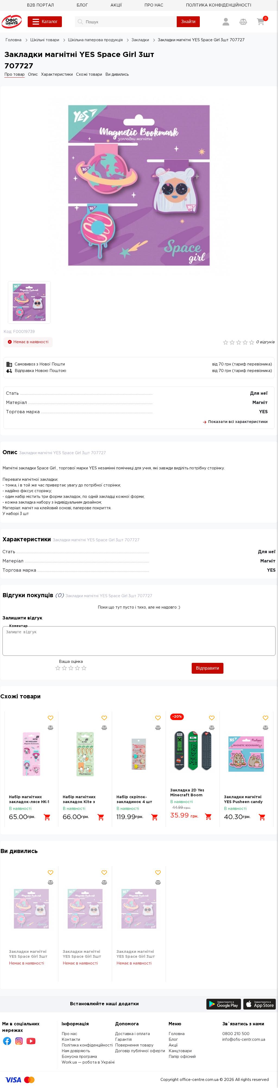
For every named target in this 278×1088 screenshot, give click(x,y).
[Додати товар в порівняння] (50, 727)
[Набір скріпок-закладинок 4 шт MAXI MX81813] (138, 754)
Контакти (71, 1039)
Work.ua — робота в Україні (88, 1062)
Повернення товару (134, 1045)
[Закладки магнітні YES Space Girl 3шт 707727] (31, 908)
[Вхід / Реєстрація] (225, 21)
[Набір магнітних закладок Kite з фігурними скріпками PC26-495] (85, 754)
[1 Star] (58, 668)
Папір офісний (182, 1056)
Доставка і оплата (132, 1034)
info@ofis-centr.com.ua (243, 1039)
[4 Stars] (77, 668)
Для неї (259, 394)
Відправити (207, 668)
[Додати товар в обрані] (50, 718)
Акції (173, 1045)
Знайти (188, 21)
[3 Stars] (71, 668)
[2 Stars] (64, 668)
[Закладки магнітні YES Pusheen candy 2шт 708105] (246, 754)
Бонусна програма (79, 1056)
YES (263, 412)
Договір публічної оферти (140, 1051)
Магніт (260, 403)
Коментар (18, 626)
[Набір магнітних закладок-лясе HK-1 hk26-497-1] (31, 754)
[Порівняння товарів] (243, 21)
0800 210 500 (235, 1034)
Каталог (50, 21)
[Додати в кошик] (47, 817)
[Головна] (11, 22)
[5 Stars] (84, 668)
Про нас (69, 1034)
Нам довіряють (76, 1051)
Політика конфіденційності (87, 1045)
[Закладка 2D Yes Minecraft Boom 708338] (192, 751)
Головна (177, 1034)
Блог (173, 1039)
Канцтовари (180, 1051)
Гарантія (123, 1039)
